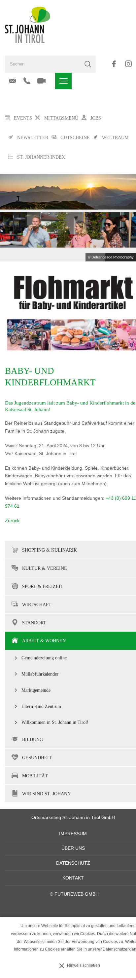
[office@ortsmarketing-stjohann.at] (12, 81)
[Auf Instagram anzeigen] (128, 64)
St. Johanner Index (41, 157)
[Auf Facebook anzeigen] (113, 64)
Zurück (12, 520)
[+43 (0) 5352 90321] (27, 81)
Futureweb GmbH (76, 894)
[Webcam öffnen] (41, 81)
